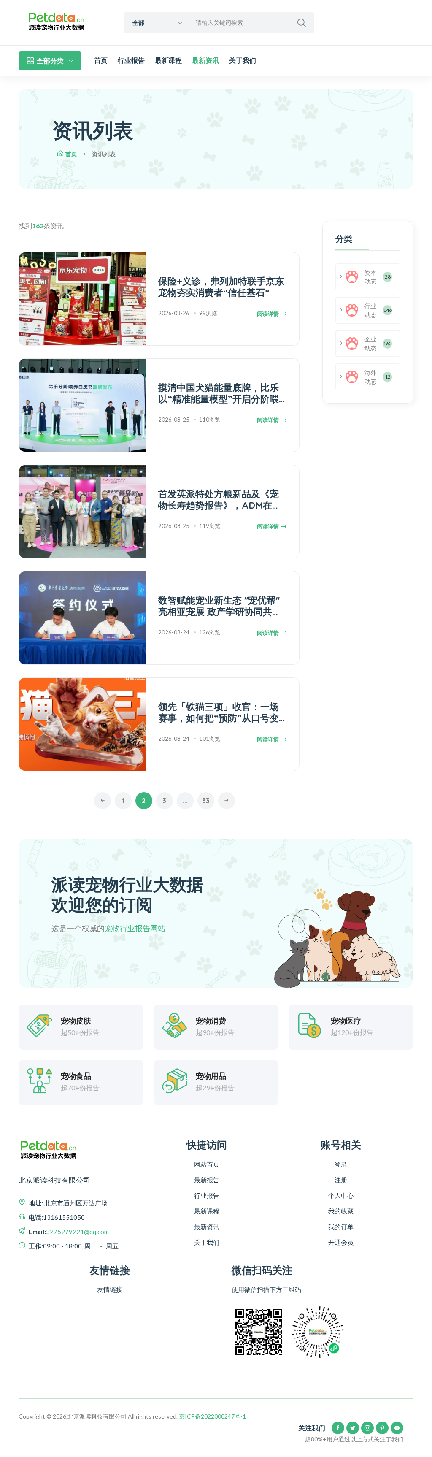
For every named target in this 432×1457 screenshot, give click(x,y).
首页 (101, 60)
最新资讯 (205, 60)
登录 (341, 1164)
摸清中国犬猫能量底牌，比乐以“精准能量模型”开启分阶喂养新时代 (218, 393)
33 (206, 800)
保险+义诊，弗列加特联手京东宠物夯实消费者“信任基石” (221, 287)
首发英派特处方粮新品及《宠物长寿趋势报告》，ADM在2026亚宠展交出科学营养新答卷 (219, 499)
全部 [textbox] (138, 23)
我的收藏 (341, 1211)
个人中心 (341, 1195)
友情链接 (109, 1289)
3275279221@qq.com (77, 1231)
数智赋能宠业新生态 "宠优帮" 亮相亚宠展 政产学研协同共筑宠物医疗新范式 (219, 606)
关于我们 (242, 60)
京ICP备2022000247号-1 (212, 1416)
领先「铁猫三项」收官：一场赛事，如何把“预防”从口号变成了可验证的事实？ (218, 712)
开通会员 (341, 1242)
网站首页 (206, 1164)
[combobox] (156, 22)
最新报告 (206, 1179)
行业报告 (131, 60)
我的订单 (341, 1226)
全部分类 (50, 61)
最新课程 (168, 60)
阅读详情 (268, 314)
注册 (341, 1179)
